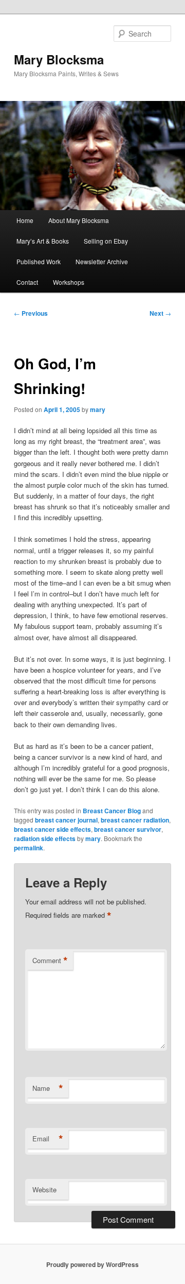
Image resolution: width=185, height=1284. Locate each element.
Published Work (38, 261)
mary (97, 409)
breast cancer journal (66, 820)
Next (160, 313)
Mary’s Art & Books (42, 240)
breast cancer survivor (127, 829)
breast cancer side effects (52, 829)
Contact (27, 282)
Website (44, 1189)
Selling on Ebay (106, 240)
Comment (50, 960)
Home (24, 220)
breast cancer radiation (135, 820)
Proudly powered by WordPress (92, 1264)
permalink (28, 847)
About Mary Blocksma (78, 220)
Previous (31, 313)
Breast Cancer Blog (112, 810)
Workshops (68, 282)
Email (47, 1139)
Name (47, 1088)
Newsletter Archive (102, 261)
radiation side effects (45, 838)
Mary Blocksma (59, 59)
